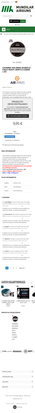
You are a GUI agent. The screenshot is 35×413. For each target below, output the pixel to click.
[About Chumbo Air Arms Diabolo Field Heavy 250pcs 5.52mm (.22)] (15, 318)
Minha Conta (6, 371)
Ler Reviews (10, 136)
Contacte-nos (5, 2)
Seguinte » (22, 268)
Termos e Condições (10, 403)
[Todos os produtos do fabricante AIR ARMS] (17, 80)
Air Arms (18, 62)
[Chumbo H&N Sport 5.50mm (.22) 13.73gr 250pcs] (8, 293)
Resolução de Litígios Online (21, 403)
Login (18, 25)
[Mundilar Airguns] (17, 9)
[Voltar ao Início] (1, 34)
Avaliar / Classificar (13, 140)
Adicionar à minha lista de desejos (14, 145)
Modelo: (4, 87)
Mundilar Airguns (18, 396)
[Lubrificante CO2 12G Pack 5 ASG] (23, 293)
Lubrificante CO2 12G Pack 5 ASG (23, 301)
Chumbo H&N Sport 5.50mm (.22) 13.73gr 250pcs (8, 302)
